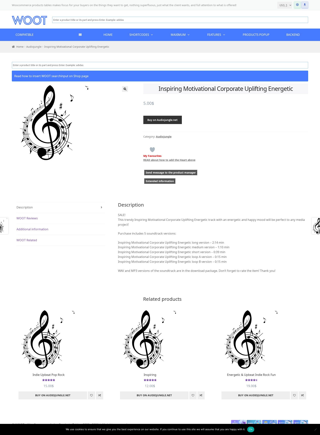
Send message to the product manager (171, 172)
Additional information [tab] (32, 229)
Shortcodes (139, 35)
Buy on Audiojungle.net (162, 120)
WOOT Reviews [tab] (27, 218)
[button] (125, 89)
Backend (293, 35)
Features (214, 35)
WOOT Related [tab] (26, 240)
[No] (315, 429)
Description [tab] (24, 207)
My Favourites (152, 156)
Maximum (178, 35)
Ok (250, 429)
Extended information (160, 181)
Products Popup (256, 35)
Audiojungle (33, 46)
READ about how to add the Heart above (169, 160)
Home (108, 35)
